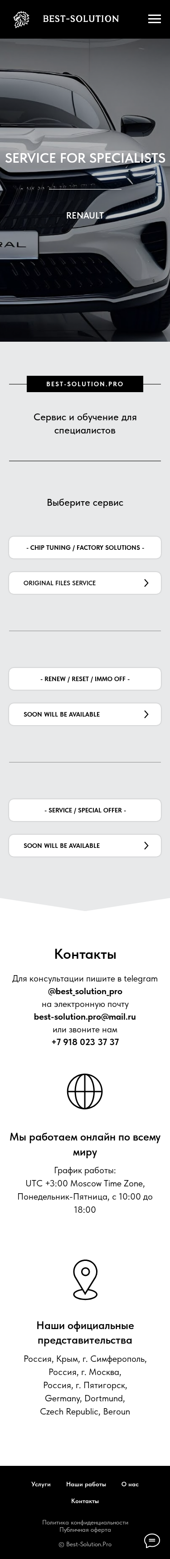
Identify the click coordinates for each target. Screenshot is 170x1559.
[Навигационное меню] (154, 19)
